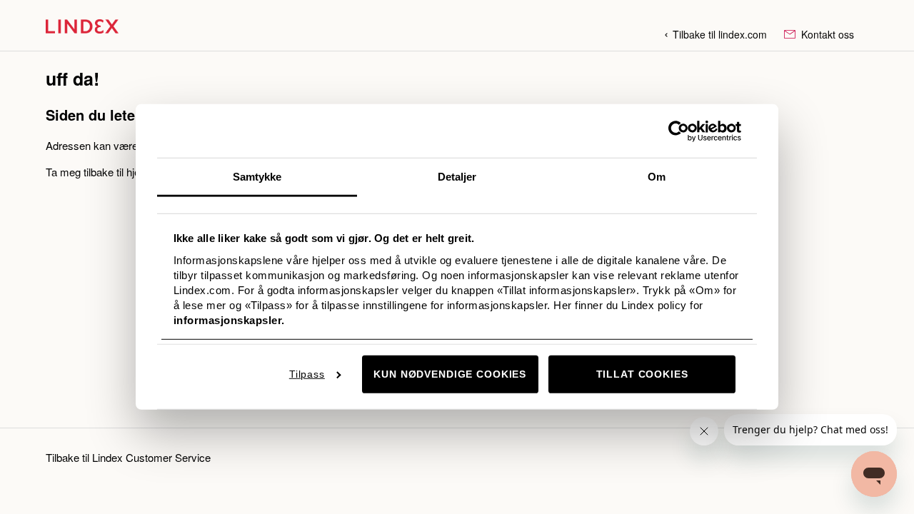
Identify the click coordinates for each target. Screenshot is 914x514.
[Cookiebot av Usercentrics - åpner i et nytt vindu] (678, 130)
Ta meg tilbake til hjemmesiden (117, 171)
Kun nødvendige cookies (449, 374)
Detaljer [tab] (457, 177)
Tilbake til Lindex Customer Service (128, 457)
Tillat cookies (642, 374)
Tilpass (307, 374)
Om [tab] (657, 177)
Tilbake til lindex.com (720, 34)
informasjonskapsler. (229, 319)
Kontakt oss (826, 34)
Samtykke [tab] (257, 177)
